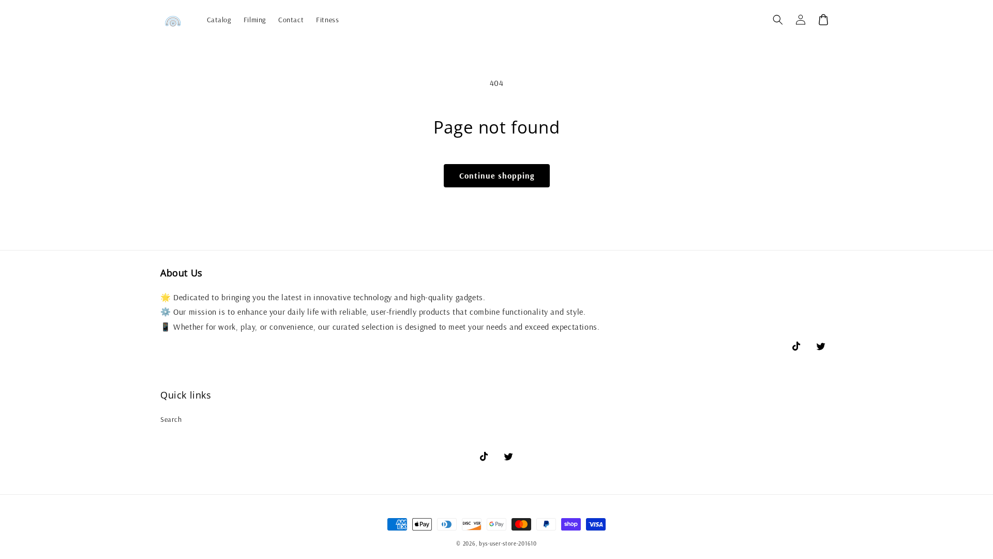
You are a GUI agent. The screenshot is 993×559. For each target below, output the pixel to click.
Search (171, 419)
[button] (777, 19)
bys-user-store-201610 (508, 543)
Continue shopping (496, 175)
